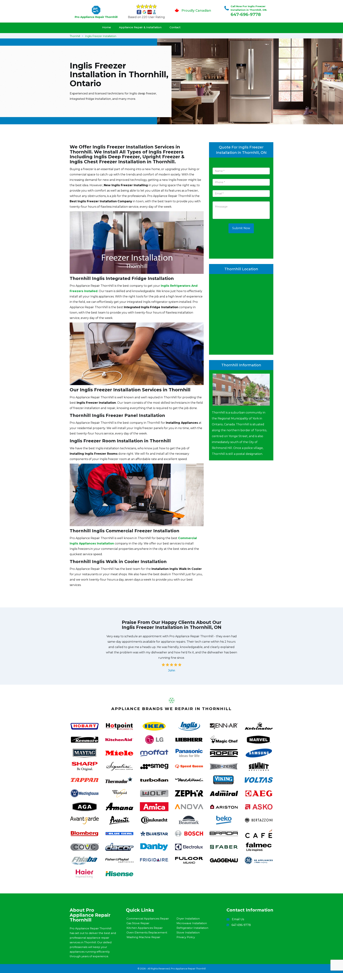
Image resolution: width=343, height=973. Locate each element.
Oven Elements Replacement (146, 932)
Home (106, 27)
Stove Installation (188, 932)
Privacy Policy (186, 937)
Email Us (238, 919)
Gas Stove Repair (137, 923)
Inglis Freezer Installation (100, 36)
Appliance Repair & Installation (140, 27)
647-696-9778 (246, 14)
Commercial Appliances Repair (147, 918)
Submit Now (241, 228)
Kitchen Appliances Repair (144, 928)
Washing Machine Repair (143, 937)
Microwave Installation (192, 923)
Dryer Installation (188, 918)
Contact (175, 27)
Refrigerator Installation (192, 928)
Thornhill (75, 36)
